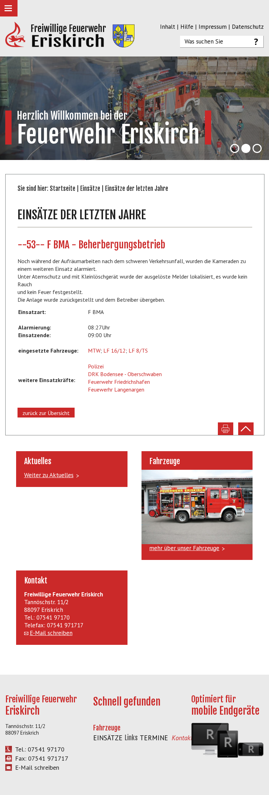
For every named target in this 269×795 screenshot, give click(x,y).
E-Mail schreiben (51, 633)
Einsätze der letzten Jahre (136, 188)
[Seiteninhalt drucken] (225, 428)
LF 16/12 (114, 350)
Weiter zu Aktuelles (49, 475)
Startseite (62, 188)
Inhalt (167, 27)
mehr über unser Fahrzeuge (184, 548)
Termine (154, 738)
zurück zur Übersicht (46, 412)
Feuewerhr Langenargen (116, 389)
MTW (94, 350)
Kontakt (182, 738)
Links (131, 738)
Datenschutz (248, 27)
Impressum (213, 27)
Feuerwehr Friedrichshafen (119, 381)
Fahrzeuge (106, 728)
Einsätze (90, 188)
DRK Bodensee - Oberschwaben (125, 374)
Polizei (96, 366)
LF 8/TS (138, 350)
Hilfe (186, 27)
